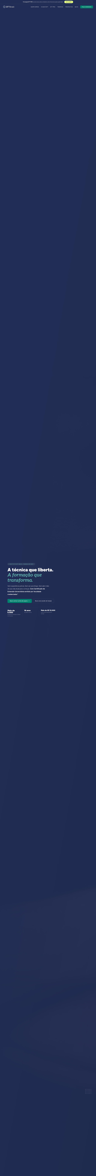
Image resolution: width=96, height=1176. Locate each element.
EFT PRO (52, 7)
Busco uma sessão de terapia (43, 601)
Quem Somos (35, 7)
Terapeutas (69, 7)
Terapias (60, 7)
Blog (76, 7)
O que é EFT (44, 7)
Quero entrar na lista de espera (19, 601)
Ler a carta (68, 1)
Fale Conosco (86, 7)
